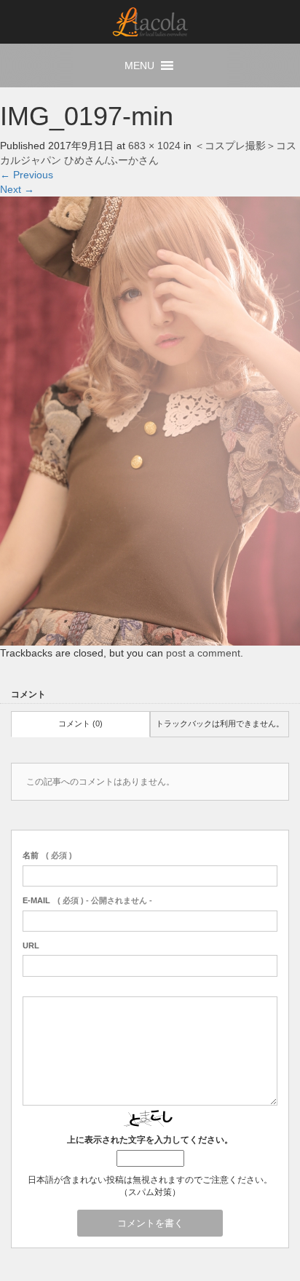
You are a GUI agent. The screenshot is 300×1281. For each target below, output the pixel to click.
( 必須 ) (47, 855)
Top (263, 1243)
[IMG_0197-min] (150, 420)
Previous (26, 175)
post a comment (203, 653)
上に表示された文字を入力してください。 (150, 1140)
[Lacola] (150, 21)
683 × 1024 (154, 145)
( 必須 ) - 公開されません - (87, 900)
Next (17, 189)
